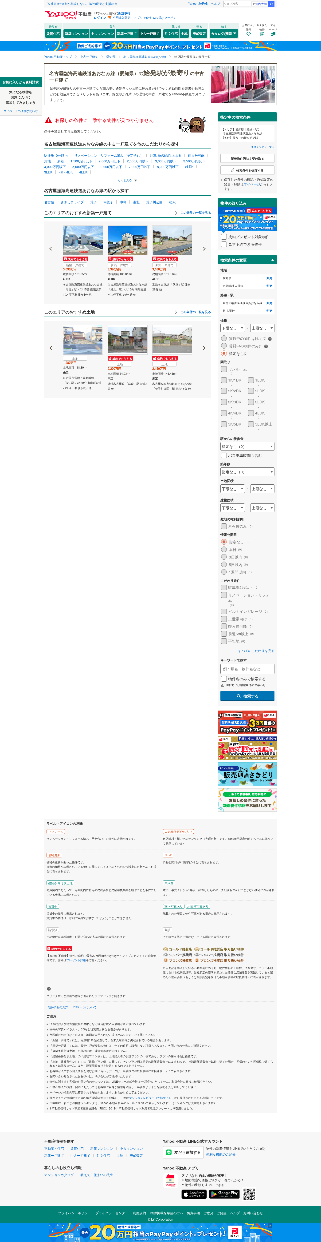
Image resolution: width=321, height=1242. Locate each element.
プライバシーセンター (111, 1212)
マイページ (252, 184)
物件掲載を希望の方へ (166, 1212)
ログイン (100, 17)
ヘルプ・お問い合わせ (246, 1212)
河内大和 (261, 4)
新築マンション (76, 33)
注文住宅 (171, 33)
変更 (269, 278)
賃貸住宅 (53, 33)
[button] (51, 232)
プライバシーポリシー (74, 1212)
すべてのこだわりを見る (256, 650)
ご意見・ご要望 (215, 1212)
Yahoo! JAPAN (198, 3)
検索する (250, 696)
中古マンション (102, 33)
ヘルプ (215, 3)
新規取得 (124, 13)
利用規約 (139, 1212)
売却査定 (199, 33)
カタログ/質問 (221, 33)
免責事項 (193, 1212)
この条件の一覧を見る (195, 212)
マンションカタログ (59, 1174)
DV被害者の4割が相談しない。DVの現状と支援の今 (82, 3)
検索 (271, 4)
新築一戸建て (127, 33)
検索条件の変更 (233, 260)
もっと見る (125, 180)
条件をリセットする (262, 147)
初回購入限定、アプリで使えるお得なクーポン (144, 17)
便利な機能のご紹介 (221, 1154)
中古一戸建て (150, 33)
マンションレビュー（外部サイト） (151, 1098)
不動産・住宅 (54, 1148)
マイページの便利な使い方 (21, 111)
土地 (184, 33)
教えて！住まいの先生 (96, 1174)
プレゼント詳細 (76, 960)
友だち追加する (187, 1152)
